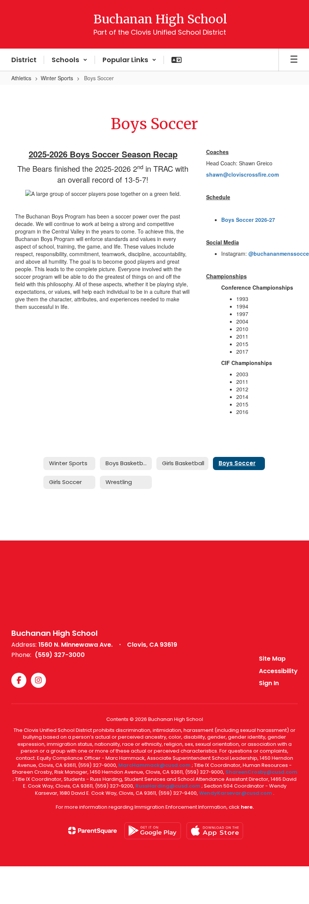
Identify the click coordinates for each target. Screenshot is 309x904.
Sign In (269, 683)
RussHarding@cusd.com (167, 785)
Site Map (272, 658)
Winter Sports (57, 78)
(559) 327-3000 (60, 655)
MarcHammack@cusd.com (154, 765)
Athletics (21, 78)
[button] (69, 60)
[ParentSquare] (92, 830)
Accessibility (278, 671)
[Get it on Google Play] (152, 830)
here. (247, 807)
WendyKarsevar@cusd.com (236, 793)
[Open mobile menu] (294, 60)
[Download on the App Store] (215, 830)
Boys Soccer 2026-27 (248, 219)
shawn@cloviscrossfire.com (242, 174)
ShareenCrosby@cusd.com (261, 772)
